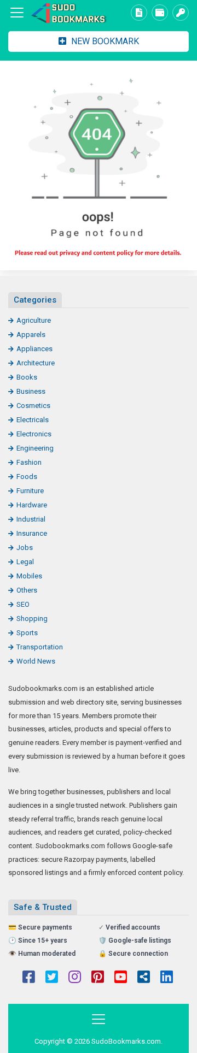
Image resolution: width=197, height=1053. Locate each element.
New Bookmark (104, 41)
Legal (25, 562)
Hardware (31, 505)
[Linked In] (166, 978)
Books (26, 377)
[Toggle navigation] (17, 12)
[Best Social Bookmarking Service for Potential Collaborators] (68, 13)
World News (35, 661)
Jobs (24, 547)
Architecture (35, 363)
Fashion (29, 462)
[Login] (180, 12)
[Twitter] (51, 978)
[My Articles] (139, 12)
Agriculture (33, 320)
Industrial (30, 519)
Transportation (39, 647)
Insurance (31, 533)
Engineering (35, 448)
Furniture (30, 491)
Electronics (33, 434)
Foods (26, 476)
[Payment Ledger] (160, 12)
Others (26, 590)
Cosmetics (33, 405)
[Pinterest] (97, 978)
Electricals (32, 420)
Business (30, 391)
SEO (23, 604)
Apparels (30, 334)
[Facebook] (28, 978)
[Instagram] (74, 978)
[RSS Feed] (143, 978)
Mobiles (29, 576)
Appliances (34, 349)
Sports (27, 633)
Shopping (32, 618)
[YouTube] (120, 978)
